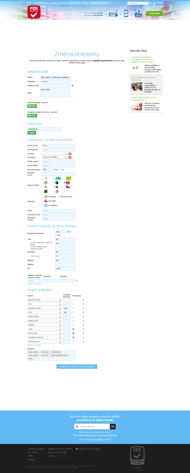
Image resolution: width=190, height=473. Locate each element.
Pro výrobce (33, 452)
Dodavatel (31, 157)
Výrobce (30, 154)
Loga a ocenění (33, 185)
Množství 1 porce (31, 174)
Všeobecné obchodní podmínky (60, 449)
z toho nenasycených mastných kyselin (38, 248)
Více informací (154, 13)
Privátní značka (33, 161)
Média (85, 3)
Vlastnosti (31, 201)
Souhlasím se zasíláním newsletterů (96, 432)
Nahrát (33, 106)
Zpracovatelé (32, 165)
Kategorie (31, 81)
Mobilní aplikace (74, 3)
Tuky (29, 239)
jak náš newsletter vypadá (100, 439)
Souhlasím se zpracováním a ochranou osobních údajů (96, 435)
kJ (70, 232)
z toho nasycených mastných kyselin (41, 243)
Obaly (29, 210)
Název (29, 77)
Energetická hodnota (35, 233)
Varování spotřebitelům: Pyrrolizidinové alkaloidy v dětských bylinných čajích (142, 59)
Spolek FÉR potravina (98, 3)
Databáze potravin (41, 3)
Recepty (54, 3)
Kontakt (31, 459)
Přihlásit (159, 3)
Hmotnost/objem (33, 170)
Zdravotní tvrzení (31, 219)
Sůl (28, 269)
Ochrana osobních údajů (57, 452)
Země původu (32, 150)
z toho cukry (35, 256)
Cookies (51, 456)
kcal (58, 235)
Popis (29, 93)
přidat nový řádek (34, 284)
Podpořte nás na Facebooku (88, 449)
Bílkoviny (30, 260)
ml (62, 170)
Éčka (29, 3)
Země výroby (32, 145)
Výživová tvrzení (33, 215)
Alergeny (30, 349)
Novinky (63, 3)
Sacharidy (31, 252)
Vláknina (30, 264)
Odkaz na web (32, 86)
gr (57, 170)
